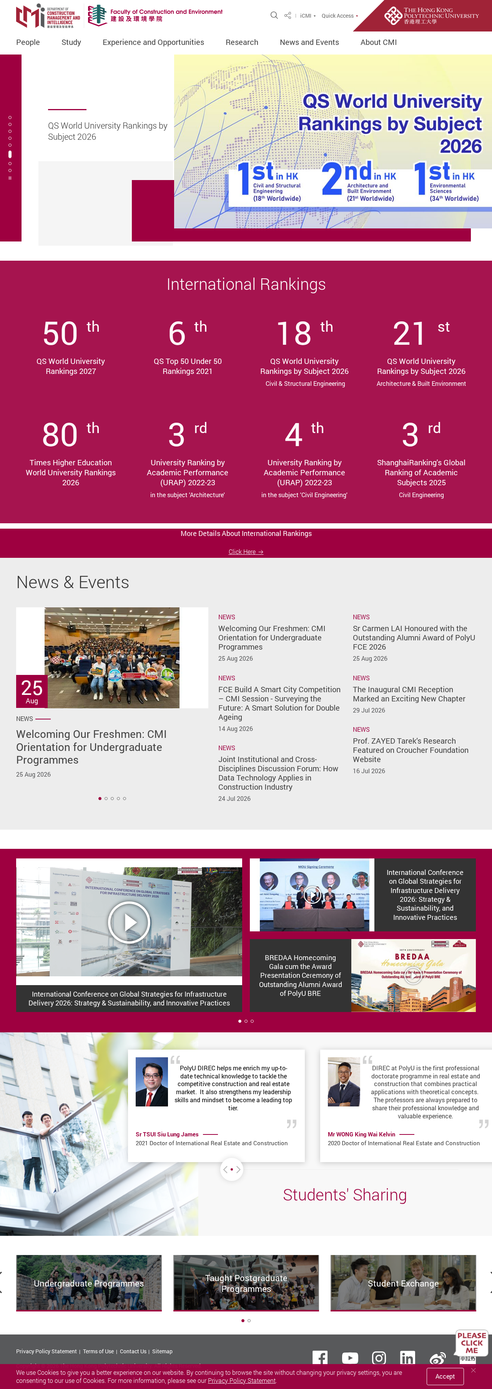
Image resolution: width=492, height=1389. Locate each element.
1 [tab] (100, 798)
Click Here (242, 551)
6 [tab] (10, 154)
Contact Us (133, 1351)
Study (71, 42)
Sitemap (162, 1351)
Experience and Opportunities (153, 42)
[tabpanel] (246, 148)
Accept (445, 1376)
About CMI (379, 42)
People (28, 42)
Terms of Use (98, 1351)
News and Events (309, 42)
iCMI (305, 16)
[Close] (474, 1370)
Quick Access (338, 16)
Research (242, 42)
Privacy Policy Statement (46, 1351)
